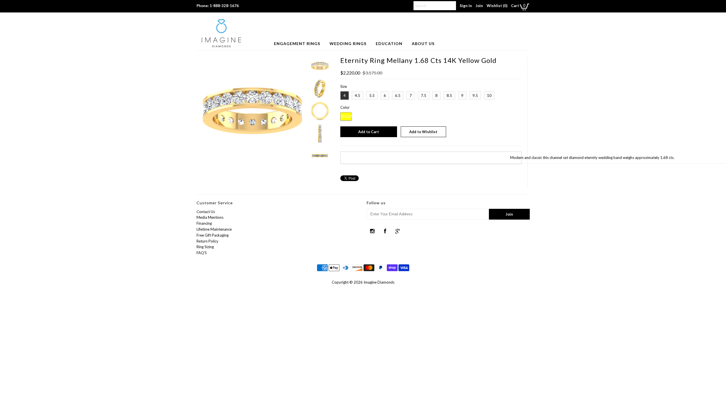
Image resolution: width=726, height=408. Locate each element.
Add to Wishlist (423, 131)
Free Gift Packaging (213, 235)
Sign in (466, 5)
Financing (204, 223)
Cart (515, 5)
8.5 (449, 95)
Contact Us (206, 211)
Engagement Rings (297, 43)
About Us (423, 43)
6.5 (397, 95)
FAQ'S (202, 252)
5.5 (372, 95)
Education (389, 43)
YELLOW (346, 116)
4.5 (357, 95)
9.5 (475, 95)
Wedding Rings (348, 43)
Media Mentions (210, 217)
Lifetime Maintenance (214, 229)
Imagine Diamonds (379, 282)
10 (489, 95)
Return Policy (207, 241)
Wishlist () (497, 5)
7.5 (423, 95)
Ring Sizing (205, 247)
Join (479, 5)
